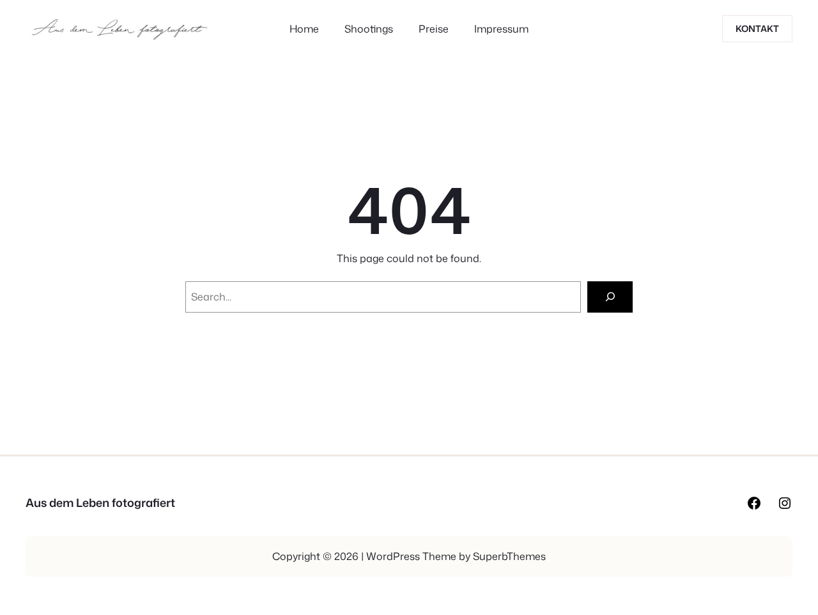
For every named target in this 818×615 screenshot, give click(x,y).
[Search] (610, 297)
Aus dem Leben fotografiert (100, 502)
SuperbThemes (509, 556)
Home (304, 29)
